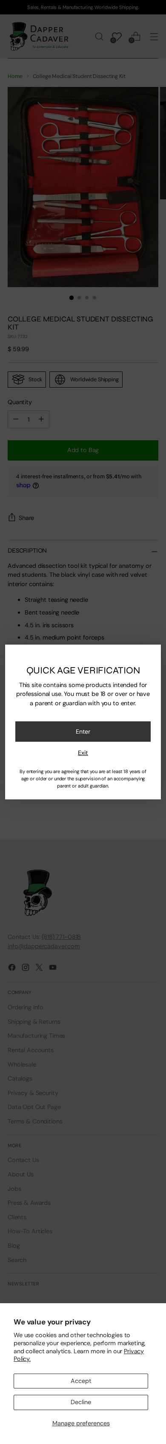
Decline (81, 1402)
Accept (81, 1381)
